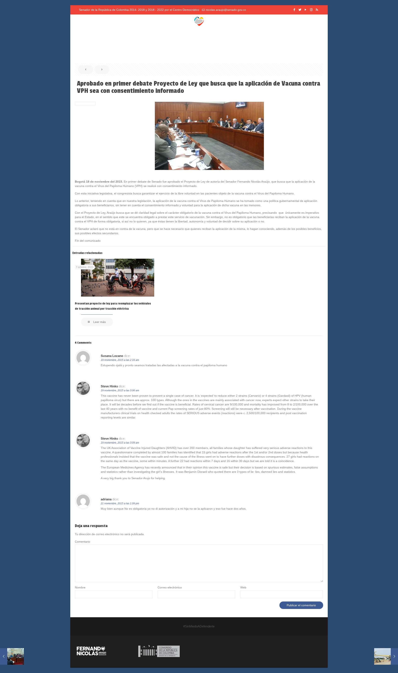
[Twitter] (300, 9)
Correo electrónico (170, 587)
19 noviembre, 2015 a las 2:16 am (120, 360)
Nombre (80, 587)
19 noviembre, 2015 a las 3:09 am (120, 442)
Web (243, 587)
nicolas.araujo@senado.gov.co (226, 9)
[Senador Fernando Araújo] (199, 21)
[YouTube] (305, 9)
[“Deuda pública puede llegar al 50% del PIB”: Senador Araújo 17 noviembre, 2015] (12, 656)
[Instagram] (311, 9)
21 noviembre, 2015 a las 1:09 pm (120, 503)
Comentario (82, 541)
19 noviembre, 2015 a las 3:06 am (120, 390)
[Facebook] (294, 9)
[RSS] (317, 9)
